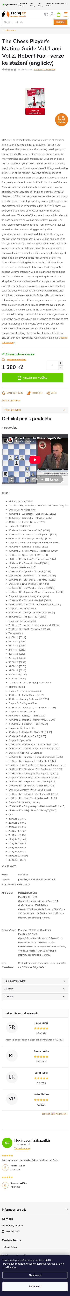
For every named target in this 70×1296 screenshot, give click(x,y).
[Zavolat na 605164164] (46, 14)
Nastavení (35, 1275)
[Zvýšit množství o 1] (60, 363)
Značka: (11, 400)
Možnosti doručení (16, 359)
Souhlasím (35, 1286)
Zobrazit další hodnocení (54, 1113)
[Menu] (65, 14)
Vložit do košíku (35, 378)
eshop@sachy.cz (14, 1226)
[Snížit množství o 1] (60, 367)
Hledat (60, 22)
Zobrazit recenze (22, 1148)
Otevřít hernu (10, 1247)
